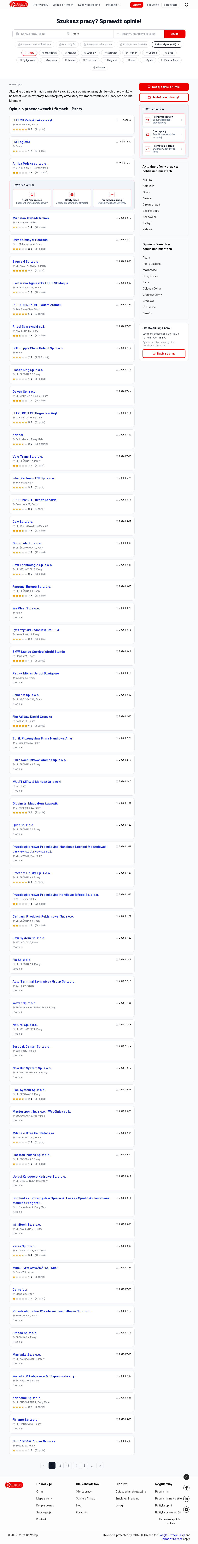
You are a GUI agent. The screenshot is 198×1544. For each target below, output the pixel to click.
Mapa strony (44, 1498)
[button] (167, 44)
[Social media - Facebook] (186, 1488)
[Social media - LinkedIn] (186, 1499)
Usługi (119, 1505)
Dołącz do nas (45, 1505)
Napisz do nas (166, 353)
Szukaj (175, 33)
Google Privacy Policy (172, 1535)
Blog (79, 1505)
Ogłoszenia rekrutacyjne (131, 1491)
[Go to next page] (99, 1465)
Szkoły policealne (89, 4)
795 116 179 (159, 337)
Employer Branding (127, 1498)
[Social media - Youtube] (186, 1509)
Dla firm (136, 4)
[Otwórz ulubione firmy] (186, 5)
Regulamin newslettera (169, 1498)
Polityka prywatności (168, 1512)
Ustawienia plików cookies (170, 1521)
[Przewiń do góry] (186, 1477)
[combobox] (40, 33)
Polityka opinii (163, 1505)
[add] (186, 1488)
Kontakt (41, 1519)
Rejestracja (170, 4)
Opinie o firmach (63, 4)
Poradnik (111, 4)
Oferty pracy (40, 4)
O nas (40, 1491)
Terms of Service (172, 1539)
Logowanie (152, 4)
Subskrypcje (44, 1512)
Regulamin (162, 1491)
